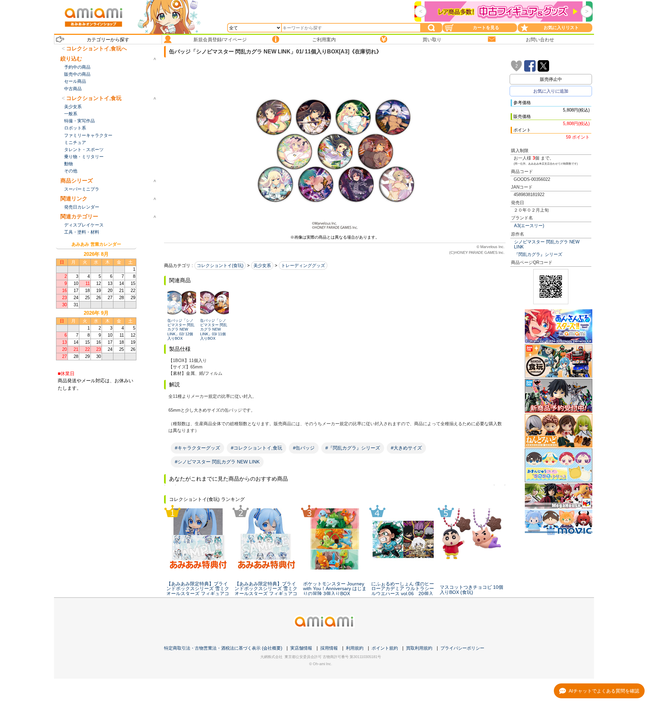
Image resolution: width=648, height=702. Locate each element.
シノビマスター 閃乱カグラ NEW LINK (546, 244)
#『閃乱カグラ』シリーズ (352, 448)
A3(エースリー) (529, 225)
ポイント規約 (385, 648)
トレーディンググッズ (303, 265)
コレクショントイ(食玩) (220, 265)
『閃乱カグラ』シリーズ (538, 254)
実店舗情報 (301, 648)
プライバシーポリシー (462, 648)
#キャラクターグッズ (197, 448)
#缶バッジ (304, 448)
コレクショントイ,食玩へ (96, 48)
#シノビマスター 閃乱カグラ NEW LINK (217, 461)
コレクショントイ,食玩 (94, 98)
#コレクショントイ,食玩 (256, 448)
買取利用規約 (419, 648)
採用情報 (329, 648)
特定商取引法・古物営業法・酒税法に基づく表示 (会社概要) (223, 648)
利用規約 (354, 648)
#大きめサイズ (406, 448)
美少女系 (262, 265)
